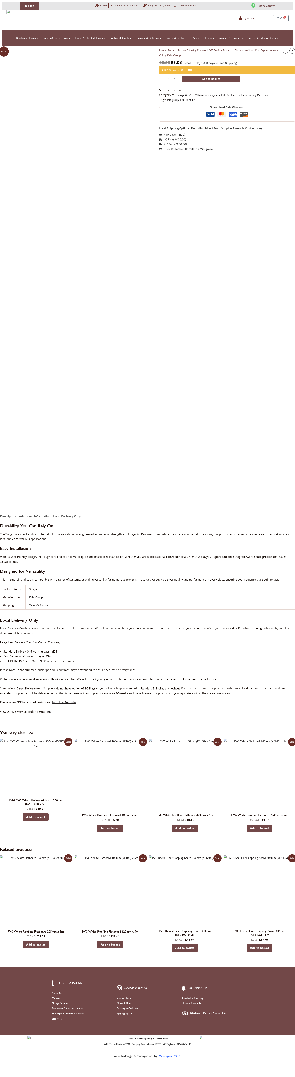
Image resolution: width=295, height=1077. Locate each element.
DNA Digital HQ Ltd (169, 1056)
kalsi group (173, 100)
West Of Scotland (39, 605)
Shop (31, 5)
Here (49, 711)
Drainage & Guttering (147, 38)
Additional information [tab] (34, 516)
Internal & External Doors (262, 38)
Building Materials (26, 38)
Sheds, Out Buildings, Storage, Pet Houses (217, 38)
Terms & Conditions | (136, 1038)
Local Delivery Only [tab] (67, 516)
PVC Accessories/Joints (207, 95)
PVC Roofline (187, 100)
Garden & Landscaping (55, 38)
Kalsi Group (36, 597)
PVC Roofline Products (221, 50)
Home (162, 50)
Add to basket (211, 79)
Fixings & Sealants (176, 38)
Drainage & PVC (183, 95)
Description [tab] (8, 516)
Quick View (36, 792)
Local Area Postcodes (64, 702)
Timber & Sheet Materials (89, 38)
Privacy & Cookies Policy (157, 1038)
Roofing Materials (119, 38)
